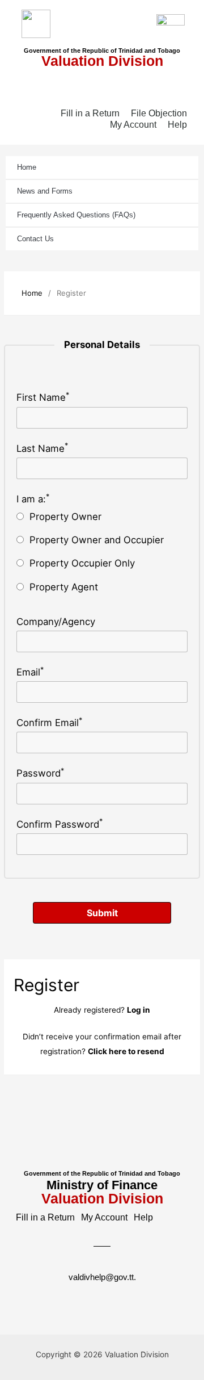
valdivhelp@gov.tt (101, 1277)
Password (40, 773)
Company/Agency (55, 621)
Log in (138, 1009)
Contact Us (35, 238)
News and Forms (45, 191)
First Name (42, 397)
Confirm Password (59, 824)
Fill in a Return (90, 113)
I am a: (32, 499)
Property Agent (63, 587)
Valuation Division (102, 61)
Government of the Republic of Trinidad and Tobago (102, 50)
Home (26, 167)
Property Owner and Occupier (96, 540)
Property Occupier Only (82, 563)
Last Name (42, 448)
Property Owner (65, 516)
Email (30, 672)
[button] (102, 85)
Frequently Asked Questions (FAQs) (76, 215)
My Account (133, 124)
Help (177, 124)
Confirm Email (49, 722)
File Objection (159, 113)
